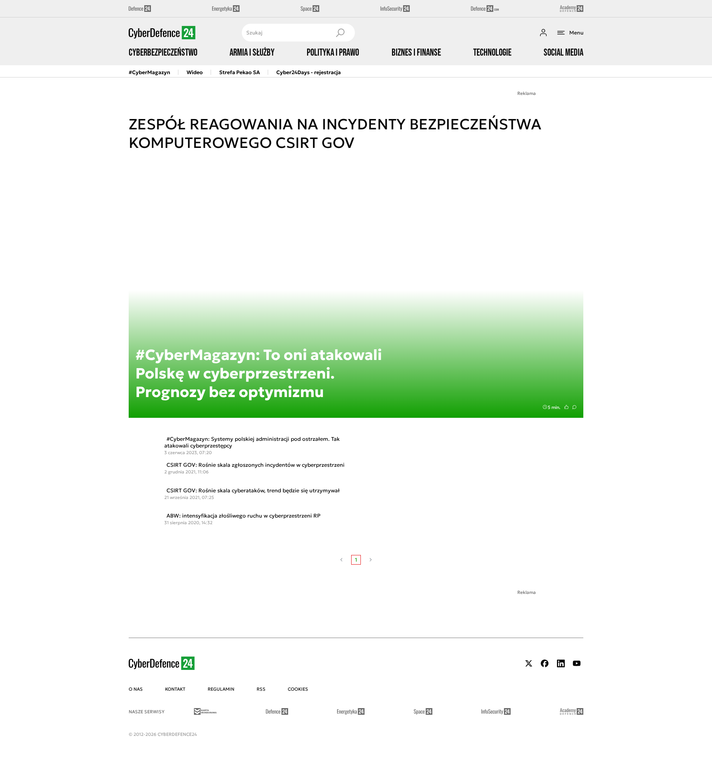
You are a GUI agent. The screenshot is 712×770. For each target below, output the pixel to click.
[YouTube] (576, 663)
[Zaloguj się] (543, 33)
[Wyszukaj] (340, 33)
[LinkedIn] (560, 663)
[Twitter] (528, 663)
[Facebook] (544, 663)
